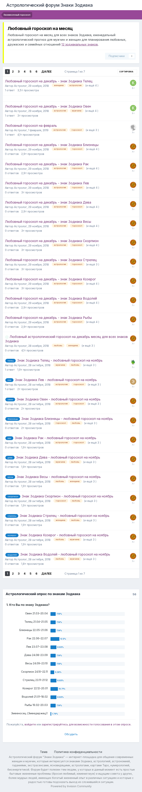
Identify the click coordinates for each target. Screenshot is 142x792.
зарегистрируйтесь (55, 724)
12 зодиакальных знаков (79, 44)
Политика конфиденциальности (78, 752)
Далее (46, 71)
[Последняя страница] (57, 71)
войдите (30, 724)
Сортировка (126, 72)
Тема (44, 752)
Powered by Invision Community (71, 786)
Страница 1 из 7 (76, 71)
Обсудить (71, 734)
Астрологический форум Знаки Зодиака (49, 5)
